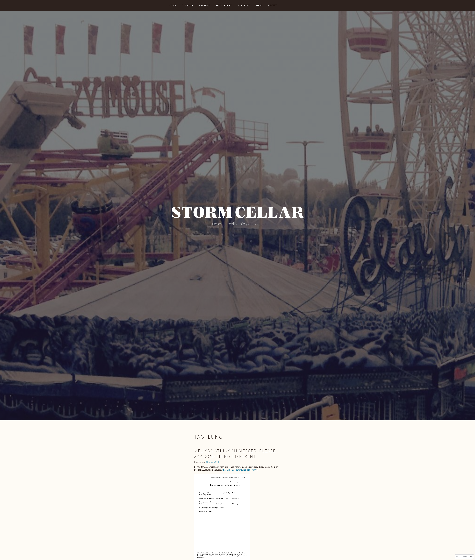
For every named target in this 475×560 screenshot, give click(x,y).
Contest (244, 5)
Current (187, 5)
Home (172, 5)
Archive (204, 5)
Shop (259, 5)
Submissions (224, 5)
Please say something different (239, 470)
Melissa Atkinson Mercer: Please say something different (235, 453)
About (272, 5)
